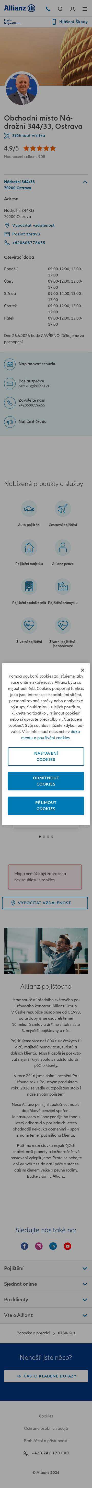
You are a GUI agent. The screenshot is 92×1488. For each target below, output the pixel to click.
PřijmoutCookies (46, 805)
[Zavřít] (82, 670)
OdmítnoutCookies (46, 781)
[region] (46, 744)
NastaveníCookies (46, 756)
